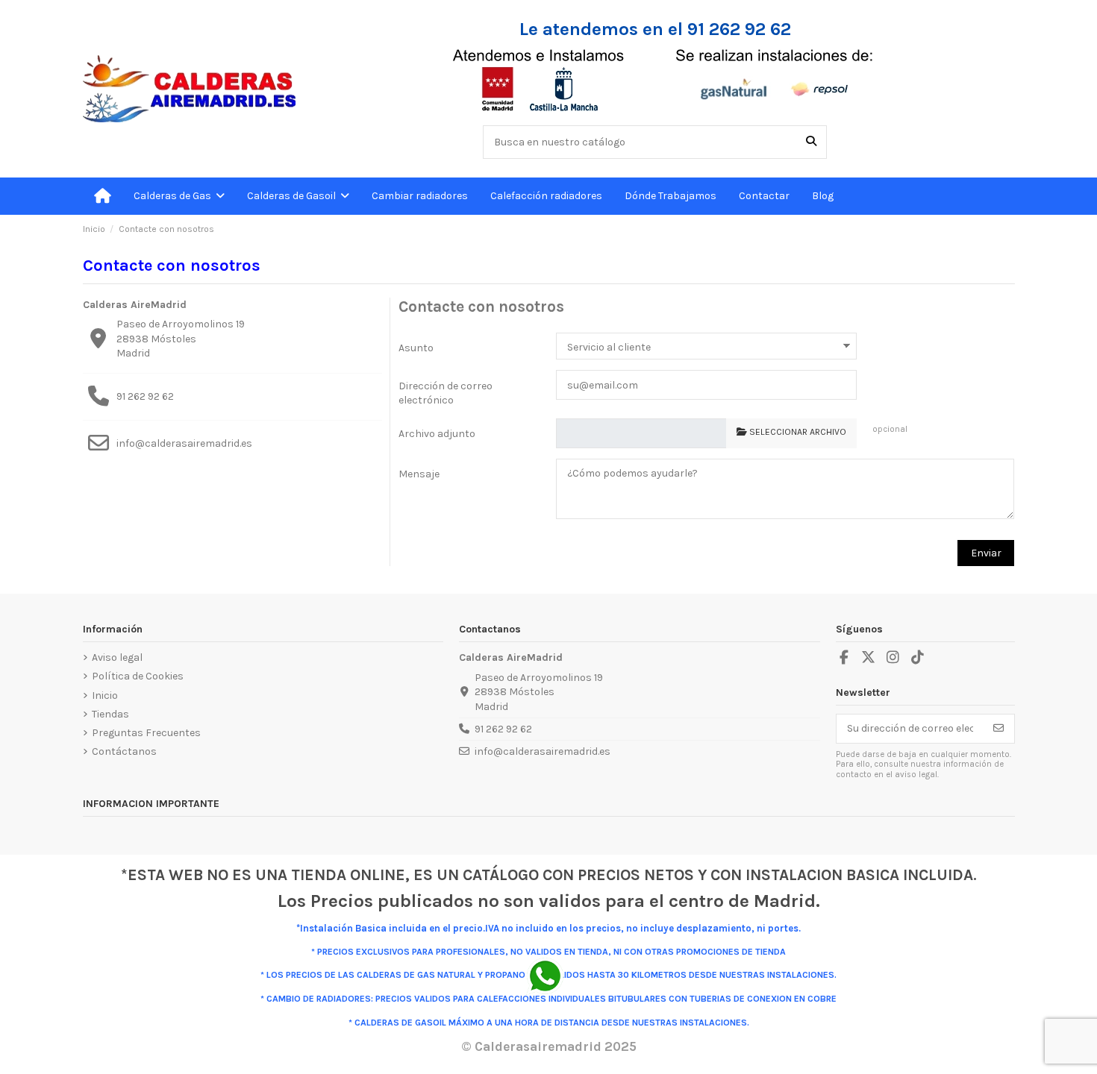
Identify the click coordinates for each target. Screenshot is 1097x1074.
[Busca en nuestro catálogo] (811, 142)
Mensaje (419, 474)
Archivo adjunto (437, 433)
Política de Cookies (138, 676)
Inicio (105, 695)
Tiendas (110, 714)
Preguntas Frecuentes (146, 732)
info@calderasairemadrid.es (184, 443)
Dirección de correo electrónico (446, 393)
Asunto (416, 348)
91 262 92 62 (145, 396)
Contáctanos (124, 751)
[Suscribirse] (998, 729)
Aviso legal (117, 657)
